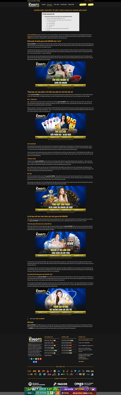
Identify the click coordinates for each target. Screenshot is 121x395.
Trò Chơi (49, 4)
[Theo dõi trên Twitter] (32, 359)
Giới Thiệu (56, 4)
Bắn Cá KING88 (40, 318)
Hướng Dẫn (71, 4)
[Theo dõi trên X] (29, 359)
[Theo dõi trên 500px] (34, 362)
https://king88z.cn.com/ (87, 340)
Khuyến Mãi (63, 4)
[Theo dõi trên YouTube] (41, 359)
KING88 (44, 4)
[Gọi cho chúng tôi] (36, 359)
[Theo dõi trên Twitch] (36, 362)
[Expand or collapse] (78, 14)
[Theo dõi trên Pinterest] (38, 359)
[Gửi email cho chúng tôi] (34, 359)
